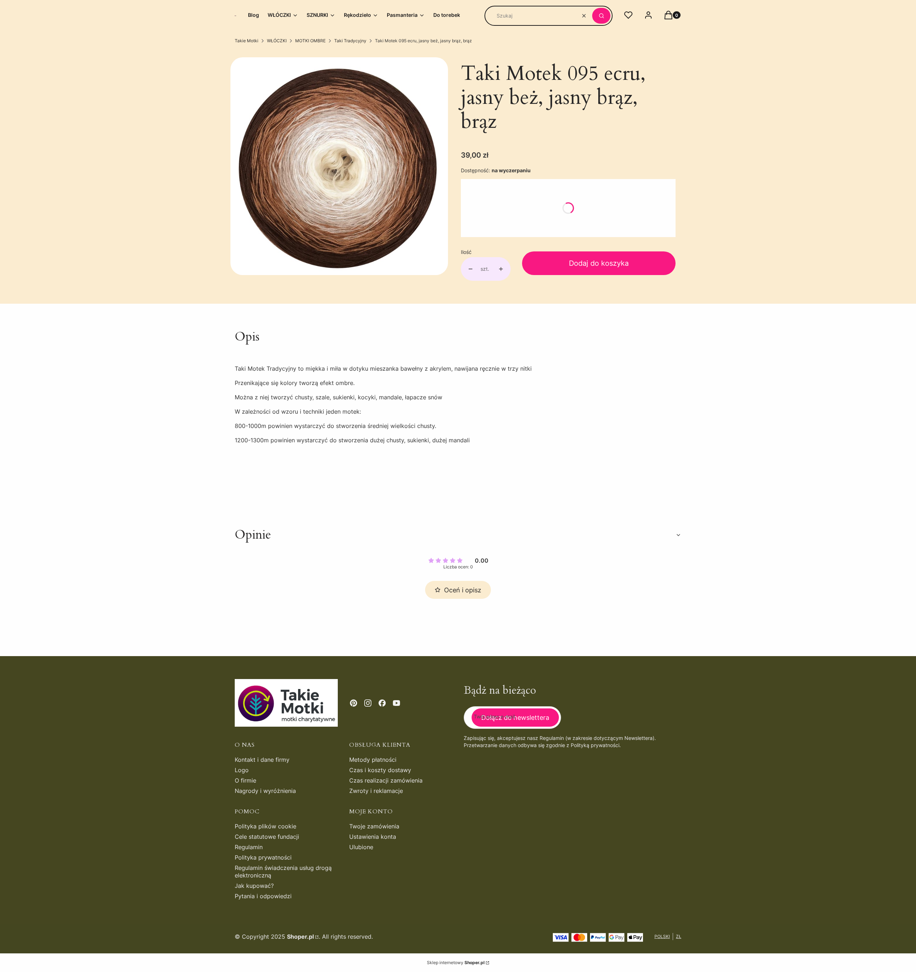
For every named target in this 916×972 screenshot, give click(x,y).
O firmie (245, 780)
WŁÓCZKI (277, 40)
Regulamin (249, 847)
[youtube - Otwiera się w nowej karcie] (396, 703)
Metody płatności (372, 759)
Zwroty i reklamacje (376, 790)
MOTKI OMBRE (310, 40)
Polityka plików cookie (265, 826)
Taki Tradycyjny (350, 40)
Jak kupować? (254, 885)
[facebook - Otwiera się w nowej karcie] (382, 703)
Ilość (466, 252)
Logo (242, 770)
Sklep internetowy (455, 962)
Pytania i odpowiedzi (263, 896)
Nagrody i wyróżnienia (265, 790)
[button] (601, 16)
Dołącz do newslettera (515, 717)
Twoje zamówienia (374, 826)
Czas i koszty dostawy (380, 770)
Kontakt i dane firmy (262, 759)
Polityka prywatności (263, 857)
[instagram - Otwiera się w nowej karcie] (368, 703)
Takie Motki (246, 40)
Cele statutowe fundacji (267, 836)
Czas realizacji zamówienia (386, 780)
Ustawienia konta (372, 836)
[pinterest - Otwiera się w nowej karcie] (353, 703)
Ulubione (361, 847)
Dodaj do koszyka (599, 263)
